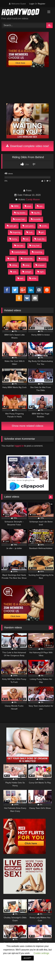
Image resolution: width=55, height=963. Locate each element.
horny (14, 239)
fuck (30, 232)
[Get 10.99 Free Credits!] (27, 66)
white (34, 278)
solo (14, 272)
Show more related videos (27, 425)
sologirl (28, 272)
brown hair (20, 219)
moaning (38, 252)
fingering (16, 232)
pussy (43, 258)
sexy (27, 265)
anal (29, 206)
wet (21, 278)
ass (40, 206)
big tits (37, 213)
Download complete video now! (29, 146)
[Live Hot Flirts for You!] (24, 853)
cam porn (29, 226)
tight (42, 272)
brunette (37, 219)
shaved (41, 265)
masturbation (20, 252)
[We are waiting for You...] (27, 138)
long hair (35, 245)
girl (42, 232)
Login (31, 4)
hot (26, 239)
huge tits (40, 239)
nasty (12, 258)
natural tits (28, 258)
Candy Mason (33, 199)
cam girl (12, 226)
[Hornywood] (22, 12)
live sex (20, 245)
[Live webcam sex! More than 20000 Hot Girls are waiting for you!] (24, 893)
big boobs (20, 213)
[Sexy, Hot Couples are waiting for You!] (27, 762)
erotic (44, 226)
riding (14, 265)
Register (41, 4)
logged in (19, 446)
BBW (16, 206)
